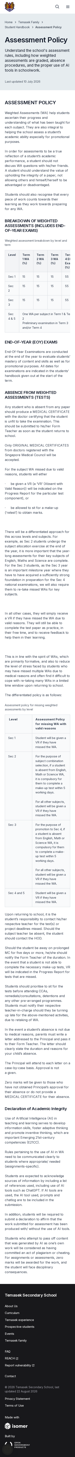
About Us (11, 1306)
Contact (10, 1376)
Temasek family (16, 1340)
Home (9, 22)
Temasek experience (19, 1320)
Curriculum (12, 1313)
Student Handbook (17, 27)
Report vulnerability (18, 1365)
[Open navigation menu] (68, 7)
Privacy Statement (17, 1399)
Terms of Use (14, 1405)
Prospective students (19, 1327)
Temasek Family (28, 22)
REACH (10, 1358)
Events (9, 1334)
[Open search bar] (57, 7)
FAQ (7, 1351)
